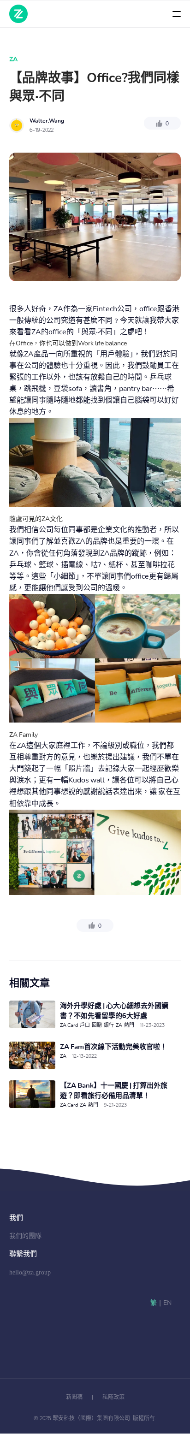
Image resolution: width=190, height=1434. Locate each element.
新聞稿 (74, 1397)
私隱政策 (113, 1397)
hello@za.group (30, 1272)
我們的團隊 (25, 1236)
